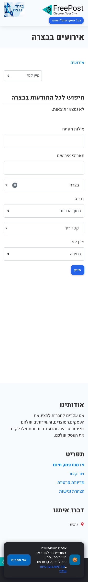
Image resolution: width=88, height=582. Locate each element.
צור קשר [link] (76, 474)
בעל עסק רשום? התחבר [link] (66, 20)
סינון (77, 270)
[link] (63, 9)
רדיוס (79, 198)
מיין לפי (77, 242)
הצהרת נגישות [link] (71, 491)
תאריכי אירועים (70, 155)
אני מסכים (18, 560)
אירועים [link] (77, 62)
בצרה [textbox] (46, 185)
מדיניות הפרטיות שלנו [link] (53, 569)
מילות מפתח (73, 129)
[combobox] (44, 185)
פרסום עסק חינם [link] (68, 465)
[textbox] (44, 228)
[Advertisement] (44, 336)
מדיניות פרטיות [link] (70, 482)
